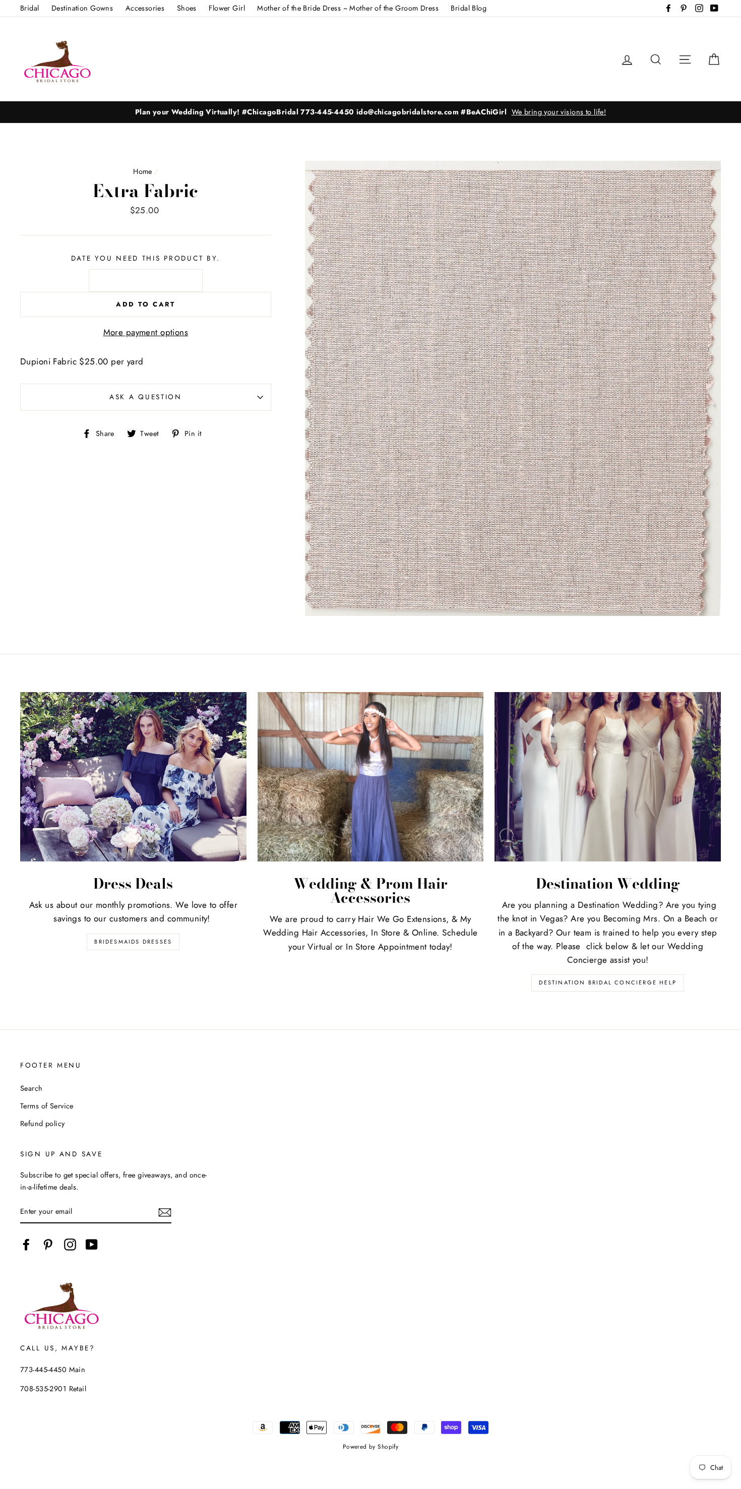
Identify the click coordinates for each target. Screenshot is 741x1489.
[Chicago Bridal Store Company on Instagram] (70, 1244)
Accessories (145, 8)
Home (142, 171)
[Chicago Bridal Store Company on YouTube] (92, 1244)
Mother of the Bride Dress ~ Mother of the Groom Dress (348, 8)
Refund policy (42, 1124)
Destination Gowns (82, 8)
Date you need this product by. (146, 258)
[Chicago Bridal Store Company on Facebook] (26, 1244)
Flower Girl (227, 8)
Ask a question (145, 397)
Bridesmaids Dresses (133, 942)
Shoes (187, 8)
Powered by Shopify (371, 1446)
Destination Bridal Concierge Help (607, 982)
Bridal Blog (468, 8)
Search (31, 1088)
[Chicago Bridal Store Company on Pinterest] (48, 1244)
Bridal (29, 8)
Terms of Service (47, 1106)
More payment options (146, 332)
